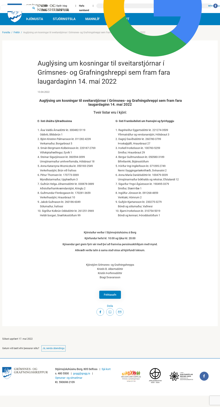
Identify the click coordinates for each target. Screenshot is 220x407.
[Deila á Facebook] (100, 312)
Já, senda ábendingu (54, 348)
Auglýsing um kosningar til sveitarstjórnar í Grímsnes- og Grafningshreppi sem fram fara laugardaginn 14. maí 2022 (84, 32)
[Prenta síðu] (110, 312)
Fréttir (17, 32)
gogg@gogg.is (81, 373)
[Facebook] (215, 6)
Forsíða (6, 32)
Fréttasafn (110, 294)
